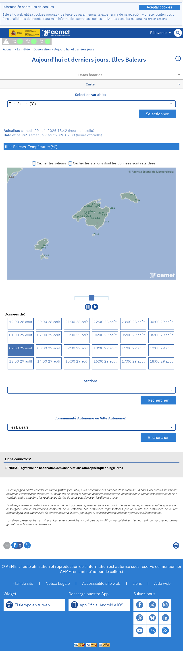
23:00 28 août (133, 321)
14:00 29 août (48, 361)
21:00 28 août (76, 321)
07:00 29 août (20, 348)
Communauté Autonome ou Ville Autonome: (90, 418)
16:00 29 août (105, 361)
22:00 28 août (105, 321)
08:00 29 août (48, 348)
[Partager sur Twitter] (27, 545)
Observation (42, 49)
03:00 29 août (76, 335)
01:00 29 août (20, 335)
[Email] (6, 547)
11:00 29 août (133, 348)
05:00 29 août (133, 335)
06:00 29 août (161, 335)
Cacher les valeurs (51, 163)
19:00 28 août (20, 321)
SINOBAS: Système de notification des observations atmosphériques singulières (64, 468)
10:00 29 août (105, 348)
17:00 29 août (133, 361)
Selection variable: (90, 94)
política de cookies (155, 19)
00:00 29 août (161, 321)
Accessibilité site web (101, 583)
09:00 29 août (76, 348)
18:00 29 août (161, 361)
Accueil (8, 49)
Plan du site (23, 583)
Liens (137, 583)
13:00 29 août (20, 361)
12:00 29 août (161, 348)
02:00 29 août (48, 335)
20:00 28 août (48, 321)
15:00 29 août (76, 361)
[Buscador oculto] (178, 33)
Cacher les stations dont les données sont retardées (114, 163)
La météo (23, 49)
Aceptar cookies (159, 7)
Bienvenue (158, 32)
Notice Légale (58, 583)
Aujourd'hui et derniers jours (74, 49)
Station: (90, 381)
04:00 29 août (105, 335)
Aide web (162, 583)
